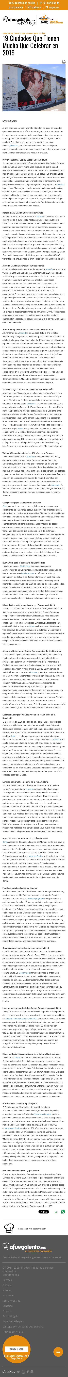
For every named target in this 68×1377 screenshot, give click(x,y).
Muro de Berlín (35, 856)
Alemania (55, 485)
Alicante (33, 672)
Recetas (7, 1279)
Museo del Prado (12, 1128)
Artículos (7, 1285)
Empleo (6, 1311)
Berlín (5, 842)
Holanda (23, 333)
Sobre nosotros (11, 1300)
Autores (7, 1290)
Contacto (7, 1305)
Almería (49, 269)
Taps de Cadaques (13, 1321)
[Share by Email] (56, 1212)
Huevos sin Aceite (12, 1331)
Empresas (8, 1295)
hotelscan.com (27, 573)
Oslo (4, 506)
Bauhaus (31, 457)
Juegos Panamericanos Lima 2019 (21, 1019)
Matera (40, 216)
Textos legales (10, 1316)
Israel (20, 428)
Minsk (32, 626)
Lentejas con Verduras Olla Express (22, 1326)
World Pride (25, 566)
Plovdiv (60, 184)
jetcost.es (14, 146)
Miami (17, 1058)
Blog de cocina (10, 1274)
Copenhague (25, 973)
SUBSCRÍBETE (16, 1349)
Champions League (42, 1114)
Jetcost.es (57, 739)
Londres (30, 789)
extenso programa (36, 898)
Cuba (12, 736)
